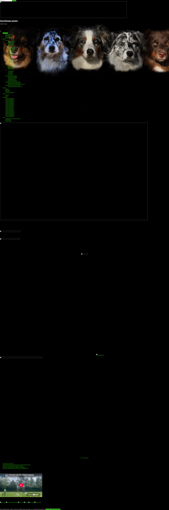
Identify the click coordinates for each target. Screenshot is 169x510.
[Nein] (60, 509)
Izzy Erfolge (10, 60)
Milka (6, 64)
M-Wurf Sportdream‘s (9, 112)
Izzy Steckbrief (11, 59)
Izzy (6, 58)
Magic (6, 40)
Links (4, 93)
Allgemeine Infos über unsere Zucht (12, 118)
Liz (6, 69)
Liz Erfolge (10, 72)
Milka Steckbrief (11, 65)
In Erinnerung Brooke (12, 77)
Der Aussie (7, 36)
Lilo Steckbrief (11, 53)
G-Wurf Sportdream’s (9, 105)
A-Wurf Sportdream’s (9, 98)
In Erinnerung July (12, 79)
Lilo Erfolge (10, 54)
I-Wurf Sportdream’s (9, 107)
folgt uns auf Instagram (84, 457)
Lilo (6, 52)
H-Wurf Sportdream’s (9, 106)
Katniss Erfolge (11, 48)
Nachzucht (5, 97)
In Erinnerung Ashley (12, 78)
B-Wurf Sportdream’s (9, 99)
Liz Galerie (10, 74)
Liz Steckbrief (11, 71)
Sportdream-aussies (9, 21)
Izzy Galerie (10, 62)
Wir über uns (8, 34)
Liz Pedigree (10, 73)
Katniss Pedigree (11, 49)
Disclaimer (7, 91)
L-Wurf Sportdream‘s (9, 111)
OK (46, 509)
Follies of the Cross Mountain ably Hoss (16, 84)
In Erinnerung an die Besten (11, 75)
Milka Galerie (11, 68)
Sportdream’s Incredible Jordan (14, 83)
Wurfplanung (8, 119)
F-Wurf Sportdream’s (9, 104)
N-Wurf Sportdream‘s (9, 113)
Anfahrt (7, 88)
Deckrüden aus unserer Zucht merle (12, 85)
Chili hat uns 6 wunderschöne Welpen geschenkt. (13, 465)
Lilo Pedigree (11, 55)
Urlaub (6, 96)
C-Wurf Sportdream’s (9, 100)
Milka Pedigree (11, 67)
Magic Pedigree (11, 43)
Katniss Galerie (11, 50)
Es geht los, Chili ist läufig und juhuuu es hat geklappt (14, 467)
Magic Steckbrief (11, 41)
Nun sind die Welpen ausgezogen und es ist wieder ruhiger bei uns (16, 464)
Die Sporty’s (5, 33)
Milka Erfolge (11, 66)
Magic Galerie (11, 45)
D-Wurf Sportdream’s (9, 102)
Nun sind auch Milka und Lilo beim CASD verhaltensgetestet (15, 468)
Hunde (4, 39)
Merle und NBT (8, 37)
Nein (49, 509)
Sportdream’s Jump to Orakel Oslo (15, 86)
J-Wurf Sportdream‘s (9, 109)
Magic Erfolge (11, 42)
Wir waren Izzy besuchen (8, 463)
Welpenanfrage (8, 121)
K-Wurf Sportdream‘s (9, 110)
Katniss (6, 46)
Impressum (7, 90)
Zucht (4, 117)
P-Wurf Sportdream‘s (9, 116)
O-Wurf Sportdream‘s (9, 115)
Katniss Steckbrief (12, 47)
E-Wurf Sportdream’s (9, 103)
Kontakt (4, 87)
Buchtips (7, 94)
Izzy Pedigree (11, 61)
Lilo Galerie (10, 56)
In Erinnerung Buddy (12, 80)
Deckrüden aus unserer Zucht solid (12, 81)
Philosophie (7, 35)
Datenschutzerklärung (9, 92)
